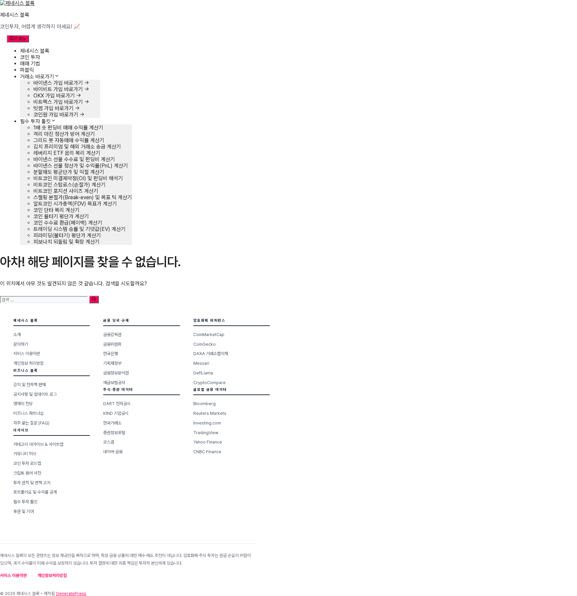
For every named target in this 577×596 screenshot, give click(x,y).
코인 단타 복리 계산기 (56, 210)
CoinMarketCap (208, 334)
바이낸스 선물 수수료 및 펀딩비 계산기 (74, 159)
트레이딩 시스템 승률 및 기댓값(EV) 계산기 (79, 229)
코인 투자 (30, 57)
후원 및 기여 (23, 511)
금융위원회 (112, 344)
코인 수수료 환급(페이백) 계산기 (67, 223)
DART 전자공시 (117, 403)
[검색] (94, 299)
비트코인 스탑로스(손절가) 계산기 (69, 185)
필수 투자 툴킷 (35, 121)
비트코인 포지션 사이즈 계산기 (65, 191)
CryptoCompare (209, 382)
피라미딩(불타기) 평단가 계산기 (67, 235)
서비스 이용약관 (26, 353)
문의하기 (20, 344)
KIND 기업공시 (116, 413)
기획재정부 (112, 363)
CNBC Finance (207, 451)
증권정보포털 (114, 432)
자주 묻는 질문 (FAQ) (31, 422)
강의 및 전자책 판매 (29, 384)
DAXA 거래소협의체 (210, 353)
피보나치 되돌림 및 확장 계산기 (66, 242)
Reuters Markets (209, 413)
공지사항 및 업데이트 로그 (35, 394)
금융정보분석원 (116, 372)
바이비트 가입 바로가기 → (61, 89)
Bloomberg (204, 403)
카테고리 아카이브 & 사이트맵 (38, 444)
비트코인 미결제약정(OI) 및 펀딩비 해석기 (78, 178)
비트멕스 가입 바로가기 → (61, 102)
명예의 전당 (23, 403)
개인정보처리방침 (52, 575)
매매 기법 (30, 63)
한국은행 (110, 353)
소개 (17, 334)
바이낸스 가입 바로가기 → (61, 83)
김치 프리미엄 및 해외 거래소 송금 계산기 (77, 146)
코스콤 (108, 441)
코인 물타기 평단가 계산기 (61, 216)
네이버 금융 (113, 451)
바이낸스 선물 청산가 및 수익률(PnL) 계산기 (80, 166)
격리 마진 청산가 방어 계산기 (64, 134)
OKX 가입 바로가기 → (57, 95)
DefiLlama (203, 372)
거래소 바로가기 (37, 76)
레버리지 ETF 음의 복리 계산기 (66, 153)
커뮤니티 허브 (24, 453)
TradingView (205, 432)
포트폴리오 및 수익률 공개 (35, 492)
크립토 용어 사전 (27, 473)
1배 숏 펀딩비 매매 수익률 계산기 (68, 127)
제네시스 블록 (14, 15)
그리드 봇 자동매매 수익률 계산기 (68, 140)
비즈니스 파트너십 (28, 413)
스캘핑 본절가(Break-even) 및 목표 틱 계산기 (82, 197)
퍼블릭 (27, 70)
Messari (201, 363)
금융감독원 (112, 334)
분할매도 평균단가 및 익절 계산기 (68, 172)
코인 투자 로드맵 (27, 463)
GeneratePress (71, 593)
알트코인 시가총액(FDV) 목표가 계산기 (75, 204)
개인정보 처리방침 (28, 363)
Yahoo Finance (207, 441)
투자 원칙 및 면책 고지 (31, 482)
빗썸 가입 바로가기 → (56, 108)
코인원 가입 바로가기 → (58, 114)
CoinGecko (204, 344)
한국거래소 (112, 422)
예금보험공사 (114, 382)
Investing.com (207, 422)
